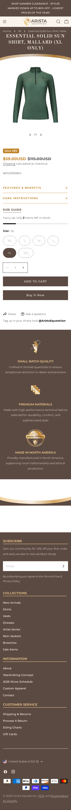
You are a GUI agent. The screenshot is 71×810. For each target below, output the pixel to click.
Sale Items (10, 649)
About (7, 668)
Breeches (10, 643)
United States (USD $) (23, 761)
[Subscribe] (63, 566)
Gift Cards (10, 734)
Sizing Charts (12, 727)
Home (7, 31)
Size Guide (12, 209)
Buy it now (35, 295)
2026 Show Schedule (18, 681)
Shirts (7, 609)
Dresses (8, 622)
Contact (8, 695)
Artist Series (11, 629)
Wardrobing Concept (18, 675)
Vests (6, 616)
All (19, 31)
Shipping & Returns (17, 714)
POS (41, 796)
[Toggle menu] (4, 22)
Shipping (9, 163)
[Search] (58, 22)
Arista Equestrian (25, 796)
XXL (28, 254)
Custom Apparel (14, 688)
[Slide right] (41, 135)
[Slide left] (30, 135)
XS (12, 242)
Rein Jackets (12, 636)
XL (9, 253)
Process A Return (15, 721)
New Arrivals (12, 602)
